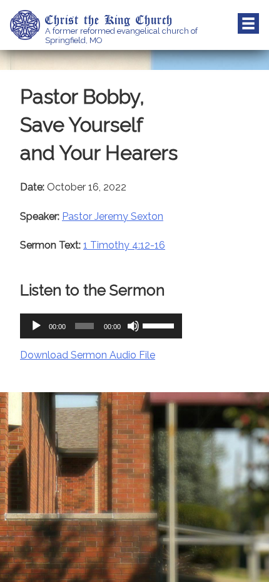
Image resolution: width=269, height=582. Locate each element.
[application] (101, 325)
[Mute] (133, 326)
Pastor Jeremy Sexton (112, 216)
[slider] (159, 324)
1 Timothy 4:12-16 (124, 245)
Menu (248, 23)
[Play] (36, 326)
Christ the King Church (109, 19)
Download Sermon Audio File (87, 355)
